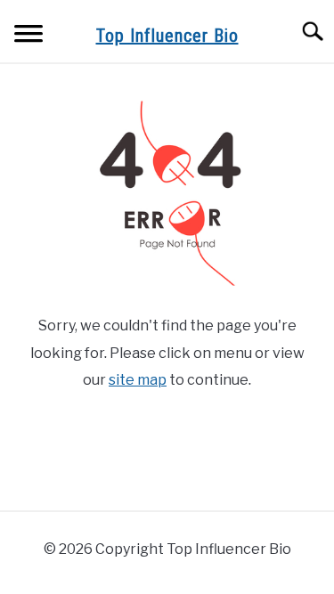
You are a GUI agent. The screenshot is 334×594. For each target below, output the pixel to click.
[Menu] (28, 36)
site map (138, 379)
